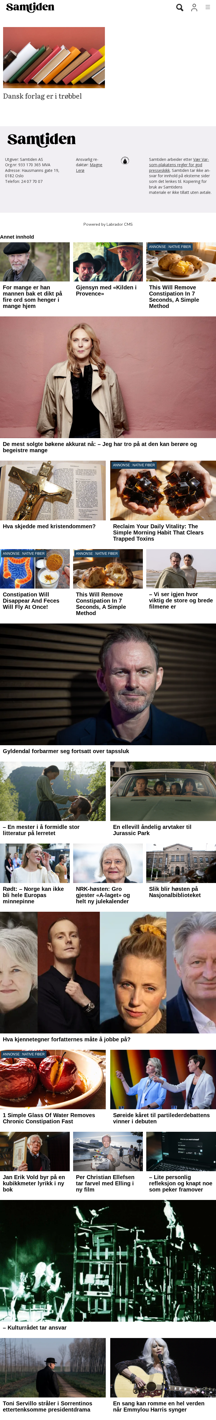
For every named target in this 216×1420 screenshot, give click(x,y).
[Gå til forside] (83, 7)
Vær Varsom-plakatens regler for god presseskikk (179, 165)
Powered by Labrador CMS (108, 224)
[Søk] (179, 8)
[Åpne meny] (204, 7)
